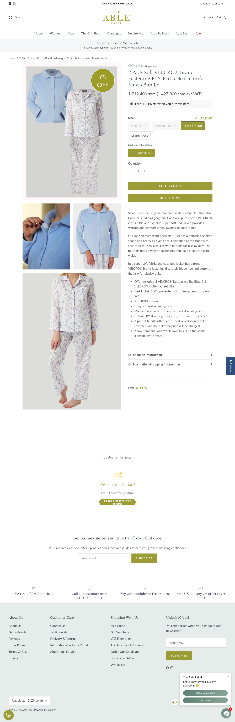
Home (38, 33)
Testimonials (58, 632)
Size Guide (118, 626)
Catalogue (114, 33)
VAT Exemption (121, 638)
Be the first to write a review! (117, 502)
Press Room (17, 645)
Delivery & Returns (63, 638)
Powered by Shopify (45, 709)
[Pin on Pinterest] (146, 388)
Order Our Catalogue (125, 651)
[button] (226, 713)
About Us (15, 626)
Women (55, 33)
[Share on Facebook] (141, 388)
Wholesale (118, 664)
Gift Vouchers (120, 632)
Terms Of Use (18, 651)
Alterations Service (63, 651)
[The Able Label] (117, 18)
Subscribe (144, 558)
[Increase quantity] (145, 171)
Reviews (14, 638)
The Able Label (25, 709)
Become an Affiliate (124, 658)
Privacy (14, 658)
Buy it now (170, 198)
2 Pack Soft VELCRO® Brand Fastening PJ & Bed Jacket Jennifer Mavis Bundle (63, 58)
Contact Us (57, 626)
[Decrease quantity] (131, 171)
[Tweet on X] (137, 388)
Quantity (134, 163)
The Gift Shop (90, 33)
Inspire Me (135, 33)
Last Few (182, 33)
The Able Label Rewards (127, 645)
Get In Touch (17, 632)
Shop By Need (159, 33)
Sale (198, 33)
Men (71, 33)
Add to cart (170, 186)
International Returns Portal (69, 645)
